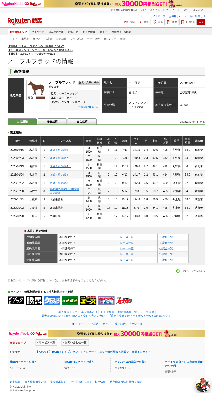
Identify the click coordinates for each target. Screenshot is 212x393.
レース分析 (76, 38)
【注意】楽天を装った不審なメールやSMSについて (139, 315)
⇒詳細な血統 (86, 106)
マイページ (38, 31)
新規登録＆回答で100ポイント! (128, 10)
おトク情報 (89, 31)
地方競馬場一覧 (127, 312)
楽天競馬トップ (18, 31)
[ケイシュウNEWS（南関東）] (52, 300)
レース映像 (147, 312)
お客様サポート (177, 16)
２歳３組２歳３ (60, 183)
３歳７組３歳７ (60, 157)
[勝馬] (34, 300)
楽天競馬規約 (58, 381)
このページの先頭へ (192, 270)
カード (176, 10)
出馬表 (25, 38)
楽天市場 (198, 10)
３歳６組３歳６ (60, 149)
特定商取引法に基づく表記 (126, 381)
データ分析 (93, 38)
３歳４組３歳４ (60, 166)
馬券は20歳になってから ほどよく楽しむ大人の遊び (73, 315)
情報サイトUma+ (121, 31)
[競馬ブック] (16, 300)
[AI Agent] (202, 384)
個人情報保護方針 (35, 381)
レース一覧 (127, 237)
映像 (122, 38)
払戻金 (48, 38)
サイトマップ (157, 16)
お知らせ (73, 31)
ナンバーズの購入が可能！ (131, 361)
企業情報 (15, 381)
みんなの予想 (56, 31)
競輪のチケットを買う (23, 361)
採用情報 (100, 381)
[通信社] (70, 300)
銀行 (186, 10)
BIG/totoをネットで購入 (79, 361)
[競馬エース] (88, 300)
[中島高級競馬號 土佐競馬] (106, 300)
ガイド (103, 31)
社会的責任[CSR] (80, 381)
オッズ (37, 38)
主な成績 (82, 121)
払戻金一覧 (166, 237)
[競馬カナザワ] (124, 300)
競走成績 (61, 38)
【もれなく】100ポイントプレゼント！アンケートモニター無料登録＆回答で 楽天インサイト (93, 351)
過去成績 (52, 121)
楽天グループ (157, 10)
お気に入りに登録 (89, 82)
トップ (13, 38)
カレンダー (110, 38)
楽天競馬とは (197, 16)
